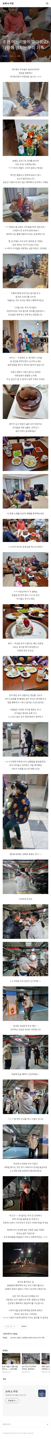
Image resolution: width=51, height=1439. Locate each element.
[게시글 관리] (14, 1326)
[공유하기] (11, 1326)
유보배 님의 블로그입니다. (15, 1395)
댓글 (4, 1379)
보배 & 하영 (8, 3)
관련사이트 (7, 1424)
